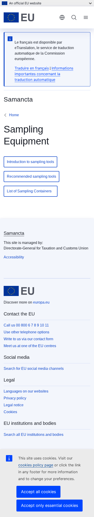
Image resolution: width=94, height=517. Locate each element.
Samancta (14, 233)
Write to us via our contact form (28, 339)
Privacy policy (15, 398)
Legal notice (14, 405)
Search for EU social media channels (34, 368)
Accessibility (14, 257)
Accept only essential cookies (49, 505)
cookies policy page (35, 465)
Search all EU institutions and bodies (33, 435)
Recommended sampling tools (31, 176)
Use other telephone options (26, 332)
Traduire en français (32, 68)
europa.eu (41, 302)
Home (14, 115)
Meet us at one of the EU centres (30, 346)
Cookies (10, 412)
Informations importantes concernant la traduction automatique (44, 74)
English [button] (62, 17)
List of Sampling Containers (30, 191)
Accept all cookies (38, 491)
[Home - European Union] (30, 17)
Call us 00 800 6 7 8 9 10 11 (26, 325)
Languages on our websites (26, 391)
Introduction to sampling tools (30, 162)
